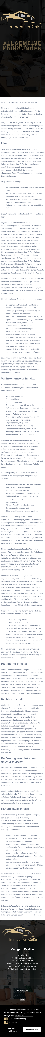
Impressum (22, 990)
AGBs (22, 999)
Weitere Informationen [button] (24, 1016)
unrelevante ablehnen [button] (13, 1029)
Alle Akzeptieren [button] (32, 1030)
